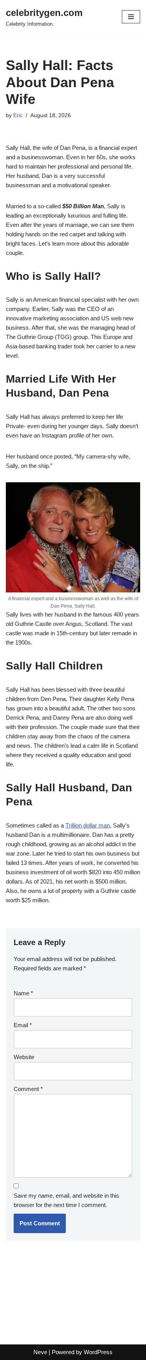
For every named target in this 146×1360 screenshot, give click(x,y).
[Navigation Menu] (131, 16)
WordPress (98, 1352)
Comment (28, 1089)
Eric (18, 115)
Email (23, 1025)
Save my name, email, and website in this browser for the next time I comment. (66, 1200)
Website (24, 1057)
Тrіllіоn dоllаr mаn (87, 825)
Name (23, 993)
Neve (40, 1352)
